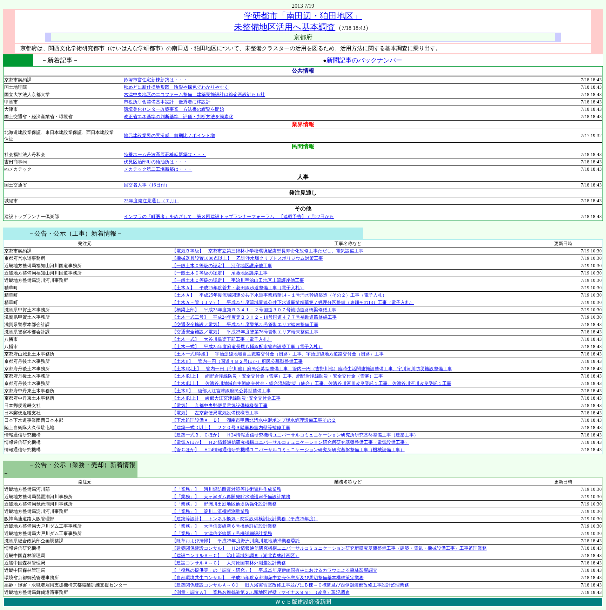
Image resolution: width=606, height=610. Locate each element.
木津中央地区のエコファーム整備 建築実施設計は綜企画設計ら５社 (194, 94)
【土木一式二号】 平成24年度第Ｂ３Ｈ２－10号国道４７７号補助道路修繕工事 (254, 317)
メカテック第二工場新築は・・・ (158, 169)
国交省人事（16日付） (147, 185)
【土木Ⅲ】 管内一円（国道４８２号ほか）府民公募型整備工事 (237, 361)
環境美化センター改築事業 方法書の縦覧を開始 (174, 109)
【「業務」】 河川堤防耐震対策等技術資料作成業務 (226, 489)
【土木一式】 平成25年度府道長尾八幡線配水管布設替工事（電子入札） (247, 346)
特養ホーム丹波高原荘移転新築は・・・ (165, 154)
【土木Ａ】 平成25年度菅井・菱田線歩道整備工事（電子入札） (238, 287)
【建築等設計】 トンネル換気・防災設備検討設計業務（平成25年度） (245, 518)
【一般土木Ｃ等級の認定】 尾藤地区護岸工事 (220, 273)
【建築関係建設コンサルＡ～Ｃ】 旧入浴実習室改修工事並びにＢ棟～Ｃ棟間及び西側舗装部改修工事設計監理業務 (290, 585)
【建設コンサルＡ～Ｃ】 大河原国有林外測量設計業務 (229, 562)
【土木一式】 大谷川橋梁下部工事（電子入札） (222, 339)
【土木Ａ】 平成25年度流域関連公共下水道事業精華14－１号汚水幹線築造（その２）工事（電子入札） (279, 295)
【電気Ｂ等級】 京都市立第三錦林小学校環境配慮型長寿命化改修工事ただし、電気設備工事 (267, 250)
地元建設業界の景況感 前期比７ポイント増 (169, 135)
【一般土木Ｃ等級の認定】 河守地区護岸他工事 (222, 265)
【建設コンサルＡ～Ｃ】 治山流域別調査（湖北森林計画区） (235, 555)
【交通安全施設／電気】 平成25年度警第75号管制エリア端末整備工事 (245, 324)
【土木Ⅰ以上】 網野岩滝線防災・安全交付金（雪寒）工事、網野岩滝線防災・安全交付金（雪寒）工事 (277, 376)
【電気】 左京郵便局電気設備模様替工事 (215, 412)
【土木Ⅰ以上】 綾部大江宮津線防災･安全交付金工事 (226, 398)
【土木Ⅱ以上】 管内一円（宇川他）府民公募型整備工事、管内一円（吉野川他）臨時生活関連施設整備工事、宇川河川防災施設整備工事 (312, 368)
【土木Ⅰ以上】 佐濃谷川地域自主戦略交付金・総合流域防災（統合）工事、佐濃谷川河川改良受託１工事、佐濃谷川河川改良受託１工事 (311, 383)
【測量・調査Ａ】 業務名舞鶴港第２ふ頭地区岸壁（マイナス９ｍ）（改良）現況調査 (261, 592)
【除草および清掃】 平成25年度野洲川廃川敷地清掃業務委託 (236, 540)
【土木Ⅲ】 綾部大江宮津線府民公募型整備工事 (221, 390)
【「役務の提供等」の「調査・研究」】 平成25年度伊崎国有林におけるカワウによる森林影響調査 (274, 570)
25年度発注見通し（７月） (151, 200)
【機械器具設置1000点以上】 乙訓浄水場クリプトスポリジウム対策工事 (247, 258)
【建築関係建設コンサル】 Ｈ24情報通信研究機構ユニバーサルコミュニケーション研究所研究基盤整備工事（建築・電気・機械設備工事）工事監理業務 (329, 548)
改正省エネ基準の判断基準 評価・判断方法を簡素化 (178, 116)
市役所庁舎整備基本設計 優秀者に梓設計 (167, 101)
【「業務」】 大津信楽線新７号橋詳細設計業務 (222, 533)
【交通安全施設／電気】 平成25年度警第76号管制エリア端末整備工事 (245, 331)
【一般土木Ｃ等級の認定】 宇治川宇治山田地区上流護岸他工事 (238, 280)
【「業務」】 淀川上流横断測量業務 (210, 511)
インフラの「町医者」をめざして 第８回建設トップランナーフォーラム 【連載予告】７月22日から (229, 216)
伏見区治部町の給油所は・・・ (156, 161)
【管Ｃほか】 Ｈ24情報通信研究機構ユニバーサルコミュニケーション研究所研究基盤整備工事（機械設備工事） (288, 449)
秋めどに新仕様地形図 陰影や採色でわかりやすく (176, 87)
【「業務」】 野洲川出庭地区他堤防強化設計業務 (224, 504)
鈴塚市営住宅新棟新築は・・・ (156, 79)
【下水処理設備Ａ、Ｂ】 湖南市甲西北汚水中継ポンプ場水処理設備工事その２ (254, 420)
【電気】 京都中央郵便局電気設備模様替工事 (220, 405)
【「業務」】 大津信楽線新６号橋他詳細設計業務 (224, 526)
